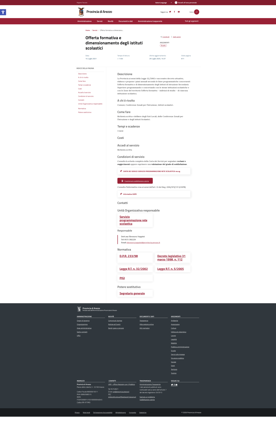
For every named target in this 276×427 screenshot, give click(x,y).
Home (87, 30)
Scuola (163, 45)
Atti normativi (145, 328)
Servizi (99, 21)
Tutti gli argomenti (191, 21)
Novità (110, 21)
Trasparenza (144, 320)
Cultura (173, 328)
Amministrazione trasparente (150, 21)
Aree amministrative (84, 328)
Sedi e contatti (82, 332)
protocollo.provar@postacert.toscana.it (122, 397)
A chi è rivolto (83, 77)
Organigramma (82, 324)
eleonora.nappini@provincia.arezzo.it (143, 242)
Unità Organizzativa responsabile (90, 103)
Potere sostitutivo (84, 112)
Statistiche (142, 412)
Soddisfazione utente (147, 399)
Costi (80, 88)
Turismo (173, 373)
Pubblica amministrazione (180, 347)
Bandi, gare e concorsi (116, 328)
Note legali (86, 412)
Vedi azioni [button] (177, 37)
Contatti (81, 100)
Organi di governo (83, 320)
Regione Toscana (82, 2)
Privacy (77, 412)
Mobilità (174, 343)
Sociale (173, 362)
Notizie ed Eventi (114, 324)
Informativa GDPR (130, 194)
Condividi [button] (165, 37)
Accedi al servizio (84, 92)
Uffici (78, 335)
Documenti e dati (126, 21)
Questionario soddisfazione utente (137, 181)
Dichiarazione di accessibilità (102, 412)
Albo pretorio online (147, 324)
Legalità (174, 339)
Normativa (82, 108)
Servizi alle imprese (178, 354)
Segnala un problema (147, 397)
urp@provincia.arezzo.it (121, 391)
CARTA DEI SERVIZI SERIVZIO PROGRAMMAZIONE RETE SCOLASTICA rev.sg (151, 171)
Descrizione (82, 73)
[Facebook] (174, 12)
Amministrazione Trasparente (150, 384)
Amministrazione (85, 21)
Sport (173, 365)
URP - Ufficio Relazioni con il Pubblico (121, 384)
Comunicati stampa (115, 320)
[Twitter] (170, 12)
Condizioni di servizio (85, 96)
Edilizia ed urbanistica (178, 332)
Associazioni (175, 324)
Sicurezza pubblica (177, 358)
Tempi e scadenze (84, 85)
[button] (3, 12)
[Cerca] (196, 12)
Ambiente (174, 320)
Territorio (174, 369)
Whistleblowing (120, 412)
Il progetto (132, 412)
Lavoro (173, 335)
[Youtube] (179, 12)
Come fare (82, 81)
